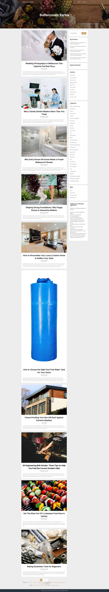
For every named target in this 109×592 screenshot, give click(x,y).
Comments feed (73, 195)
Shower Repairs (73, 166)
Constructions (73, 113)
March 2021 (72, 94)
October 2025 (72, 80)
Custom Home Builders (74, 118)
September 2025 (73, 82)
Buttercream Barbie (28, 2)
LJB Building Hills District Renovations (77, 220)
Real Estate (72, 154)
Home (79, 2)
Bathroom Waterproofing (75, 106)
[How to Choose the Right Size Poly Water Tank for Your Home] (44, 318)
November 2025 (73, 77)
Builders (71, 111)
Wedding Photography (74, 181)
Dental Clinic (72, 123)
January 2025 (72, 87)
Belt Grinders (72, 108)
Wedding (71, 173)
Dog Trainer (72, 128)
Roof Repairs (72, 161)
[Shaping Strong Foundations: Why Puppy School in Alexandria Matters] (44, 189)
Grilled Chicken (73, 135)
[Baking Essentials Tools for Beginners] (44, 547)
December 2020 (73, 97)
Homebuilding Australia (54, 585)
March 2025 (72, 84)
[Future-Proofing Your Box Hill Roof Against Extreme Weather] (44, 400)
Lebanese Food (73, 147)
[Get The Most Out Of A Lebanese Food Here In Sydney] (44, 495)
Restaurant (72, 156)
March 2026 (72, 75)
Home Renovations (74, 140)
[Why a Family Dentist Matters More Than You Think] (44, 93)
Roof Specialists (73, 164)
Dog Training (72, 130)
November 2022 (73, 92)
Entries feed (72, 192)
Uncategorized (73, 171)
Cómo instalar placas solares (75, 217)
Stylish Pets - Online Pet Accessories (40, 585)
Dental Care (72, 120)
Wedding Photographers (75, 178)
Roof (71, 159)
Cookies (71, 116)
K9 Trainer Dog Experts (74, 216)
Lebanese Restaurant (74, 149)
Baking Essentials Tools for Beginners (44, 566)
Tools (71, 168)
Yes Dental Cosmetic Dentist (75, 214)
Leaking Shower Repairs (75, 212)
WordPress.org (73, 197)
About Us (84, 2)
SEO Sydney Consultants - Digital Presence (36, 582)
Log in (71, 190)
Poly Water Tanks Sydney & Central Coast (78, 233)
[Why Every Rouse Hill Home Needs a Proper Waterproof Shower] (44, 141)
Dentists (71, 125)
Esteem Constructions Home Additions (77, 236)
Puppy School (72, 152)
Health (71, 137)
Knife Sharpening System (75, 144)
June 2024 (72, 89)
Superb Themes (65, 590)
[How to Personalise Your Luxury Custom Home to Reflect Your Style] (44, 237)
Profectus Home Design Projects (76, 237)
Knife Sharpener (73, 142)
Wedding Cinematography (75, 176)
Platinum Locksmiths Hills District (76, 218)
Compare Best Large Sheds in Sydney (77, 234)
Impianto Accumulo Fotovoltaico (76, 229)
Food (71, 132)
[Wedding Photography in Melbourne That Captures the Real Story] (44, 45)
